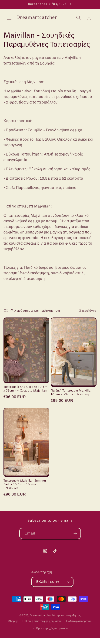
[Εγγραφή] (75, 533)
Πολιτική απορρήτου (79, 621)
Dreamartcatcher (41, 615)
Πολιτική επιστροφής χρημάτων (42, 621)
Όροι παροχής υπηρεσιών (52, 628)
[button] (9, 18)
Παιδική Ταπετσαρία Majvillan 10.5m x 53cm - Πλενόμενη (71, 392)
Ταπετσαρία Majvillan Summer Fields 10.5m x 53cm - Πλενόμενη (24, 484)
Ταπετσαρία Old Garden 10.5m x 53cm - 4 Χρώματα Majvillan (25, 388)
